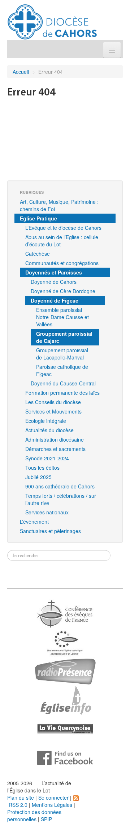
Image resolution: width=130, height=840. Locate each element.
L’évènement (34, 521)
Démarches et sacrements (55, 448)
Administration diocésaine (54, 439)
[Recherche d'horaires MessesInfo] (65, 699)
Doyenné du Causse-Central (63, 383)
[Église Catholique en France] (65, 613)
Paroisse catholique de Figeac (62, 370)
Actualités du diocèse (49, 430)
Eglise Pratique (38, 218)
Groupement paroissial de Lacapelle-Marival (62, 354)
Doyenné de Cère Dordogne (63, 291)
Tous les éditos (42, 467)
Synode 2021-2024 (47, 458)
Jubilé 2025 (38, 477)
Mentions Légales (52, 804)
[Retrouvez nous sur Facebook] (65, 757)
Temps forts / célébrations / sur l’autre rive (60, 499)
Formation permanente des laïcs (62, 392)
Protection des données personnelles (34, 815)
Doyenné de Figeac (54, 300)
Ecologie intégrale (45, 420)
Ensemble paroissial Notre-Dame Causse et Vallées (62, 317)
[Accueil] (52, 19)
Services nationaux (47, 512)
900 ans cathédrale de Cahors (60, 486)
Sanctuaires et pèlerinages (50, 531)
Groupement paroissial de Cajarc (64, 337)
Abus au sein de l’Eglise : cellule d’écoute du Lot (61, 240)
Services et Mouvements (53, 411)
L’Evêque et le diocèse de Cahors (63, 227)
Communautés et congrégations (62, 263)
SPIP (46, 819)
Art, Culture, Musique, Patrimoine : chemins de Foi (59, 205)
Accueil (21, 71)
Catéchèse (37, 253)
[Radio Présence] (65, 670)
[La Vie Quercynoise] (65, 728)
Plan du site (20, 797)
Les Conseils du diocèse (53, 402)
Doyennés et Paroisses (53, 272)
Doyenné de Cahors (54, 281)
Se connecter (53, 797)
